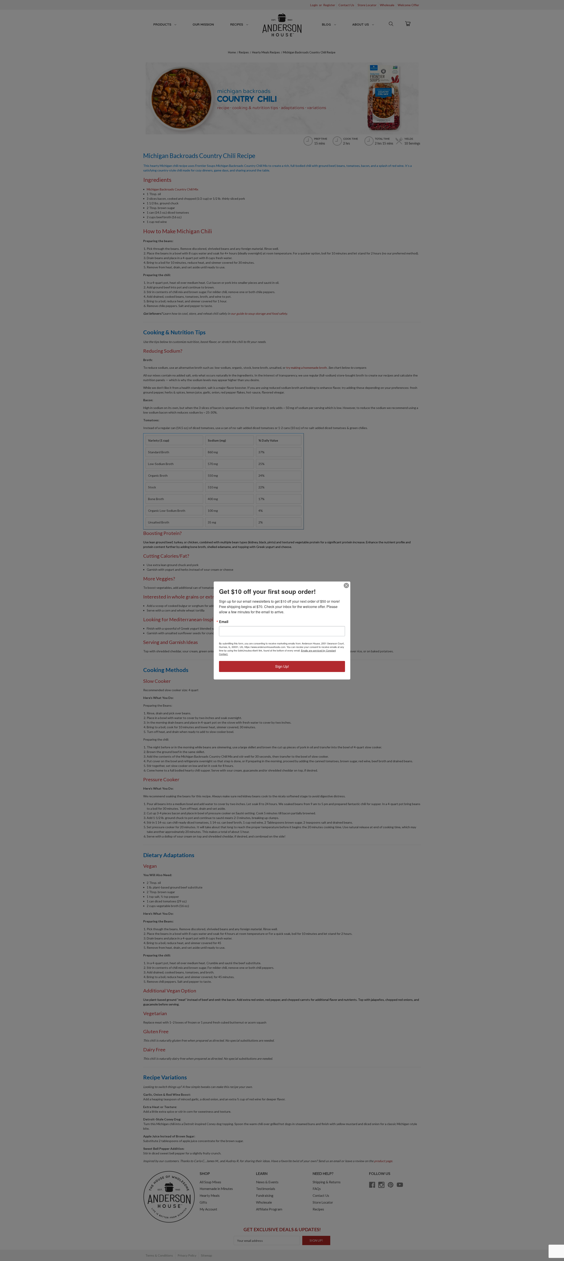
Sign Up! (282, 666)
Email (223, 621)
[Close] (346, 585)
